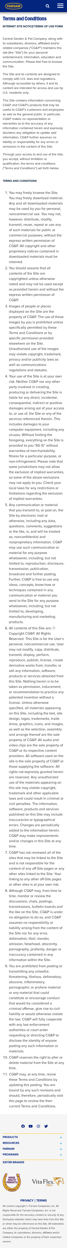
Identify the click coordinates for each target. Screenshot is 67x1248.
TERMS (41, 1200)
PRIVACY (27, 1200)
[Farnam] (14, 6)
